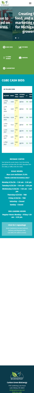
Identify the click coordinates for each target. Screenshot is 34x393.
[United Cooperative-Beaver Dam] (4, 3)
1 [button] (16, 38)
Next (30, 24)
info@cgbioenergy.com (17, 390)
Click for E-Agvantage (17, 225)
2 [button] (18, 38)
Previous (4, 24)
